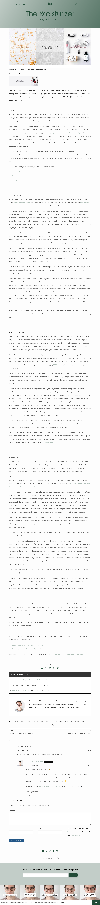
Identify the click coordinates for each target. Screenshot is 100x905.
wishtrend (49, 725)
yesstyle (56, 725)
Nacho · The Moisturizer (34, 762)
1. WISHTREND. (15, 195)
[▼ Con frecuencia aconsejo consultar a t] (10, 895)
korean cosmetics (58, 722)
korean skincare (70, 722)
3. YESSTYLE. (14, 457)
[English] (24, 4)
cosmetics (29, 722)
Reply (89, 750)
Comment (12, 810)
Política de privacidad (45, 857)
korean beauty (46, 722)
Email (39, 828)
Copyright (42, 859)
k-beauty (37, 722)
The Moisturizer (37, 725)
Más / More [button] (60, 902)
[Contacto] (43, 851)
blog (23, 722)
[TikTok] (22, 4)
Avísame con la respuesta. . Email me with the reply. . (79, 831)
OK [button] (96, 902)
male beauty (81, 722)
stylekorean (27, 725)
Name (10, 828)
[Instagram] (17, 4)
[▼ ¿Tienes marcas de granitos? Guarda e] (30, 895)
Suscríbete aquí (72, 832)
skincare (20, 725)
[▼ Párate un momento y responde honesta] (50, 895)
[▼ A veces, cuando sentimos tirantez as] (90, 895)
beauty (19, 722)
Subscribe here (76, 835)
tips (44, 725)
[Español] (26, 4)
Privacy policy (57, 857)
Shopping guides (25, 73)
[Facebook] (53, 851)
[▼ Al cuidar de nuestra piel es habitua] (70, 895)
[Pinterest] (19, 4)
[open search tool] (76, 4)
